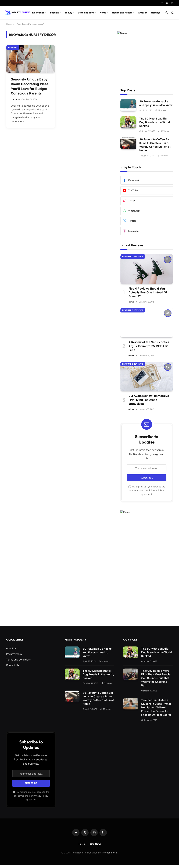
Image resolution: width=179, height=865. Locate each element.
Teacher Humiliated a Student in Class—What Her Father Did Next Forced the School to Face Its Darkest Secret (156, 707)
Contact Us (12, 665)
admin (14, 99)
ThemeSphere (109, 852)
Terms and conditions (18, 659)
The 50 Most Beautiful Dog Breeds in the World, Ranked (155, 122)
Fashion (54, 12)
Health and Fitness (122, 12)
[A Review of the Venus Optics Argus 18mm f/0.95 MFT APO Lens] (146, 322)
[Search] (172, 13)
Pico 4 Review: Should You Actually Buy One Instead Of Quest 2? (147, 292)
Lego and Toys (86, 12)
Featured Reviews (132, 256)
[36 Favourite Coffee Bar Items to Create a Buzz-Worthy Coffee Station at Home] (128, 143)
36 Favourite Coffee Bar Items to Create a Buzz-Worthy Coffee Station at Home (154, 145)
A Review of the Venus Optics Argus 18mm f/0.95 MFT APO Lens (148, 346)
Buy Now (95, 843)
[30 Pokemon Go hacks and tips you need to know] (128, 105)
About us (11, 648)
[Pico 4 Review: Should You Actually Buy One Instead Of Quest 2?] (146, 269)
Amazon (142, 12)
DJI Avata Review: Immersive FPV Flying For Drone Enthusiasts (148, 399)
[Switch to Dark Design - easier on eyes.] (167, 12)
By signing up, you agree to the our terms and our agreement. (147, 490)
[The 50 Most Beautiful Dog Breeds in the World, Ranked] (128, 122)
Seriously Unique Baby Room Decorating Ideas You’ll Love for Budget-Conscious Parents (30, 86)
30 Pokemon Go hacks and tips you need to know (156, 103)
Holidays (155, 12)
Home (103, 12)
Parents (12, 47)
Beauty (68, 12)
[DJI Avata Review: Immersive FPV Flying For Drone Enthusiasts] (146, 376)
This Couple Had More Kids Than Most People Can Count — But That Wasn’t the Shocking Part (155, 678)
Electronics (38, 12)
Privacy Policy (156, 490)
